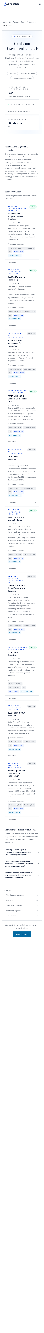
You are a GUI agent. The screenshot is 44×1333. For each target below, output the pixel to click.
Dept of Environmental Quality (17, 208)
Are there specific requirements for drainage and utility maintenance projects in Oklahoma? (22, 875)
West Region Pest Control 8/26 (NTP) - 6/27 (16, 773)
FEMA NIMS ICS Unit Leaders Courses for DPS (17, 399)
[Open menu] (39, 4)
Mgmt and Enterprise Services (15, 272)
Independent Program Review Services (15, 216)
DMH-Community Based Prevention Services (16, 588)
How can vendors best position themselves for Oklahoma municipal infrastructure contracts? (22, 863)
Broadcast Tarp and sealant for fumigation (15, 343)
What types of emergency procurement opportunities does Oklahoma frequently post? (22, 852)
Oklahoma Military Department (15, 765)
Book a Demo (22, 934)
